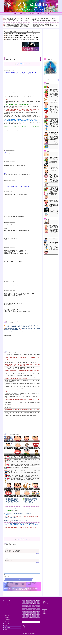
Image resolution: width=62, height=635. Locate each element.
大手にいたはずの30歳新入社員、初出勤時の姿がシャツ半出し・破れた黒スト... (16, 25)
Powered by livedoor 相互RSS (9, 530)
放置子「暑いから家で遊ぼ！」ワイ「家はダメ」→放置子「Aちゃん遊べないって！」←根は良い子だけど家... (22, 524)
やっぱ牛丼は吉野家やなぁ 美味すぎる (11, 508)
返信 (38, 553)
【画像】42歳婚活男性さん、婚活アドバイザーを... (12, 501)
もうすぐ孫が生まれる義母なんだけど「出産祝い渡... (13, 498)
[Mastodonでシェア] (18, 64)
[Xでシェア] (15, 64)
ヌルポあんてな (45, 611)
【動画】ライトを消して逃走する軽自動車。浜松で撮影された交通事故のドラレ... (45, 25)
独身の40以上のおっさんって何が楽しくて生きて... (30, 509)
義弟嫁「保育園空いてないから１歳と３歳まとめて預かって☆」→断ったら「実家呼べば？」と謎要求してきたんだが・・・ (22, 403)
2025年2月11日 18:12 (7, 558)
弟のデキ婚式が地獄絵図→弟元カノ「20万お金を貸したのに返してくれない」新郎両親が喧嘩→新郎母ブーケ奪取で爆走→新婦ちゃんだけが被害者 (22, 394)
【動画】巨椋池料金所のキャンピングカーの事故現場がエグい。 (42, 24)
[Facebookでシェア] (23, 64)
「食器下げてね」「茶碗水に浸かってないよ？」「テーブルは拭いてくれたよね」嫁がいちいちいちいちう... (22, 39)
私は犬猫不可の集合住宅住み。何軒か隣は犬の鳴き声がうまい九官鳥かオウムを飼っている (20, 35)
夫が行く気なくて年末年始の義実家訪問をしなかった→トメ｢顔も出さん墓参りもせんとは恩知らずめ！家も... (21, 516)
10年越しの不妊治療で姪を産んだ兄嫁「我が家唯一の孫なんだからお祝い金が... (16, 24)
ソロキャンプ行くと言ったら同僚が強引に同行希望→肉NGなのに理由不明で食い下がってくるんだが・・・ (22, 400)
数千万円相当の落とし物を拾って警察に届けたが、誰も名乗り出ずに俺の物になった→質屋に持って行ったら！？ (22, 391)
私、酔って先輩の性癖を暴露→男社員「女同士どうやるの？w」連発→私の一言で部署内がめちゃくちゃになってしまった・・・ (22, 397)
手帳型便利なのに (35, 19)
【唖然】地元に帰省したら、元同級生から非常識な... (31, 498)
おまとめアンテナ (45, 602)
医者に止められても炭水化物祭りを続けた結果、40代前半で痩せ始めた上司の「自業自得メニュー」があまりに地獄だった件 (22, 416)
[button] (58, 80)
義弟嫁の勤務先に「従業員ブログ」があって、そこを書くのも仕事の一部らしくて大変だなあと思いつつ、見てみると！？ (22, 407)
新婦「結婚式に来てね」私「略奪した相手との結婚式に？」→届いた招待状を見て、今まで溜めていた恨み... (22, 37)
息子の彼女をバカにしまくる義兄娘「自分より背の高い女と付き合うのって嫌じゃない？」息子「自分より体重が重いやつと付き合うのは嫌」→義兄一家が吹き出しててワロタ (22, 368)
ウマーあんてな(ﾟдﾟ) (45, 610)
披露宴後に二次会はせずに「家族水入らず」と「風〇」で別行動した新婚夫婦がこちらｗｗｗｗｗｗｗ (22, 410)
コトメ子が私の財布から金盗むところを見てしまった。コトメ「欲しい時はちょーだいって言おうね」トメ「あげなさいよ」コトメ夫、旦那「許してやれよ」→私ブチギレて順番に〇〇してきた (22, 362)
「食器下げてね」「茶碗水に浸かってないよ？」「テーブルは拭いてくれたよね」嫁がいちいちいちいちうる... (22, 527)
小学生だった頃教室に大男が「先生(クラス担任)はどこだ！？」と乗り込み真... (44, 20)
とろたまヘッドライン (45, 603)
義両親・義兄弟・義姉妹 (8, 335)
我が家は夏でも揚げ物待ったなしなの (10, 19)
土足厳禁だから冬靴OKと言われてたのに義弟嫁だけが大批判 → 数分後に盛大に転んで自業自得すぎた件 (22, 371)
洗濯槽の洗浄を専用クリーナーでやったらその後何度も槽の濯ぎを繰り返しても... (16, 18)
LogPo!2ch (44, 600)
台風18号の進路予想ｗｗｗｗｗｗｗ (37, 26)
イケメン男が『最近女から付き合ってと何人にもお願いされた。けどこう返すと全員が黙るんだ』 (20, 523)
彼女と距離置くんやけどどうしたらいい (29, 508)
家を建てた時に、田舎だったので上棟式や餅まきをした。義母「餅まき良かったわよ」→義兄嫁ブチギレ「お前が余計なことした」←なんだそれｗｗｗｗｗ (22, 384)
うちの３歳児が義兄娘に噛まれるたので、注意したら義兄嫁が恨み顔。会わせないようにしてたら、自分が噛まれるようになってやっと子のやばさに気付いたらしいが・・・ (22, 378)
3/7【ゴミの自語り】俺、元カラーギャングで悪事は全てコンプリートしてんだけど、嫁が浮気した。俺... (22, 33)
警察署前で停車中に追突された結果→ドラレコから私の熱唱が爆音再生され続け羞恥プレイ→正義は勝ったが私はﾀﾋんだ (22, 413)
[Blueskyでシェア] (20, 64)
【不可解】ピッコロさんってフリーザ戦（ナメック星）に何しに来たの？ (43, 21)
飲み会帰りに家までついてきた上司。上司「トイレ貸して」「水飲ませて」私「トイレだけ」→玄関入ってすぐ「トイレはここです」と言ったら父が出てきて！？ (22, 365)
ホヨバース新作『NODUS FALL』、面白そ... (30, 500)
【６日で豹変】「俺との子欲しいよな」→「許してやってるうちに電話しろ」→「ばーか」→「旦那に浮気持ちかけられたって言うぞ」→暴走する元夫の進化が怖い (22, 387)
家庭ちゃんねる (45, 613)
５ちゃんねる (25, 627)
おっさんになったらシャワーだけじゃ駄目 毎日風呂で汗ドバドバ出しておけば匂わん (18, 513)
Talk (24, 626)
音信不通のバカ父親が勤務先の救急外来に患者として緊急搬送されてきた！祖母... (16, 21)
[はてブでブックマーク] (26, 64)
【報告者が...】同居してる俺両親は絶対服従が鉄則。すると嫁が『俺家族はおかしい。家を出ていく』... (21, 31)
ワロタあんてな (45, 612)
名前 (4, 574)
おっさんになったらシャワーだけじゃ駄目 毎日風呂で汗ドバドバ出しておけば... (44, 18)
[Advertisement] (13, 48)
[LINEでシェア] (29, 64)
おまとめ (44, 601)
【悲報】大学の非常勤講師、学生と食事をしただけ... (31, 502)
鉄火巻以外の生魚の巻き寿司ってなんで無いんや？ (12, 502)
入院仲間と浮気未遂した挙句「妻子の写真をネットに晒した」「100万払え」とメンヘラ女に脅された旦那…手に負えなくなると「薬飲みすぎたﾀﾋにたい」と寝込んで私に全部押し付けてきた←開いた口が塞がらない (22, 116)
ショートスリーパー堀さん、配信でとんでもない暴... (13, 500)
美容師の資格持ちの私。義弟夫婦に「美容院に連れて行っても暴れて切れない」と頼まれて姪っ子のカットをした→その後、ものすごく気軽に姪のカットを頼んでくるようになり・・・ (22, 374)
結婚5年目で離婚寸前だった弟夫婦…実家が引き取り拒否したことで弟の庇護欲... (16, 26)
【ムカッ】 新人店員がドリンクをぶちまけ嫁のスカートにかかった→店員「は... (16, 20)
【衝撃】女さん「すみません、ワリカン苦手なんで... (13, 499)
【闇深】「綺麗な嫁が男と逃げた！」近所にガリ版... (13, 509)
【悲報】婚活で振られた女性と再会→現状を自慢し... (31, 499)
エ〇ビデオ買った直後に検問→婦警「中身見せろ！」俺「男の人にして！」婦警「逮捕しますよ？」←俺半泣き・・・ (22, 358)
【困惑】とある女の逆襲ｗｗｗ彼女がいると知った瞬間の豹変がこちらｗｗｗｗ (18, 104)
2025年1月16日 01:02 (7, 548)
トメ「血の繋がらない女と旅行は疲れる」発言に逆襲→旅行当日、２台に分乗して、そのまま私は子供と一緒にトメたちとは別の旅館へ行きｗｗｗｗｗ (22, 355)
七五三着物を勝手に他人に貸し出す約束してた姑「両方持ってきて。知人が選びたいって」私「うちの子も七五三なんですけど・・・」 (22, 381)
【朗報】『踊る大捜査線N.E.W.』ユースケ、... (30, 501)
